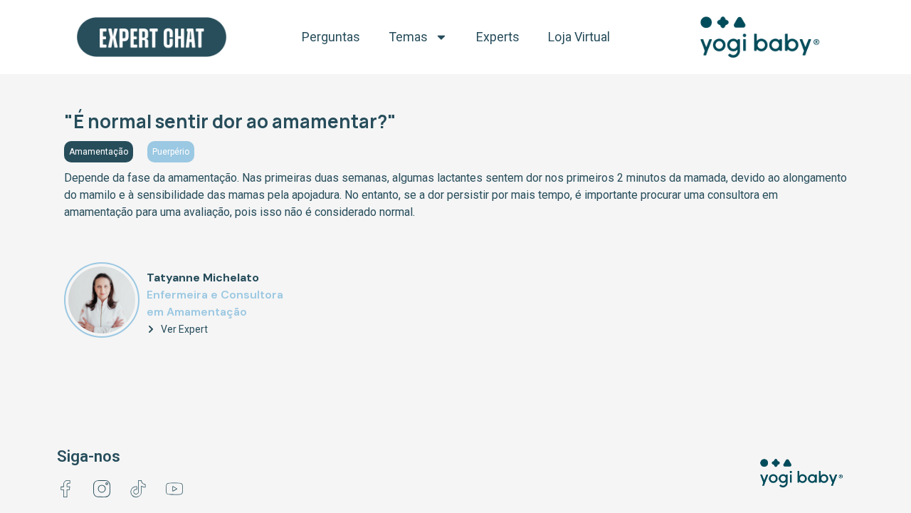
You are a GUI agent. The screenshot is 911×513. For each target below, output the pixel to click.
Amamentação (98, 152)
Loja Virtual (579, 36)
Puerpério (170, 152)
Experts (498, 36)
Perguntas (331, 36)
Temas (408, 36)
